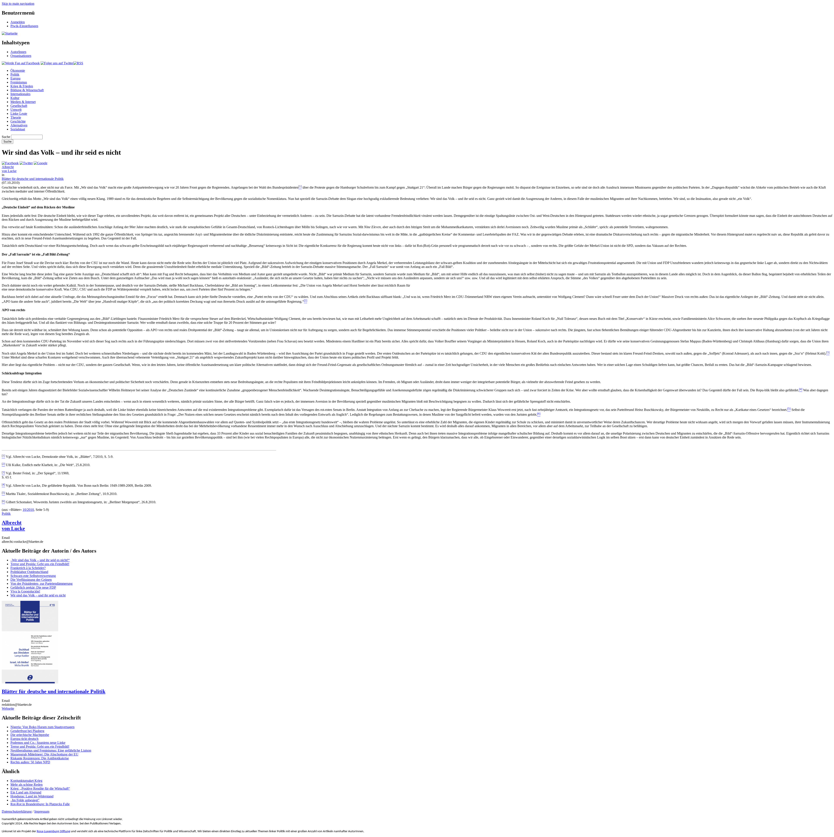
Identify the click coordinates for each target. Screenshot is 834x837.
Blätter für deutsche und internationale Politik (33, 179)
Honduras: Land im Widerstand (31, 796)
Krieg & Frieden (21, 86)
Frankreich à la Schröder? (28, 568)
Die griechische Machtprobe (29, 735)
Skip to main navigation (18, 3)
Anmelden (17, 22)
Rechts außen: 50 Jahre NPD (30, 762)
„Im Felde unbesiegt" (25, 800)
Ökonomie (17, 70)
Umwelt (16, 109)
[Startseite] (10, 33)
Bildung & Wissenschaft (27, 90)
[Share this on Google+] (40, 163)
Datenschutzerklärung (17, 811)
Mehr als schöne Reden (26, 784)
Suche (6, 137)
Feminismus (18, 82)
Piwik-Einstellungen (24, 26)
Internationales (20, 94)
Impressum (41, 811)
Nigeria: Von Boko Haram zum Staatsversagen (42, 727)
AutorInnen (18, 52)
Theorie (15, 117)
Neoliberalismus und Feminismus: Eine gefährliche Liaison (50, 750)
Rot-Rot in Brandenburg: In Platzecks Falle (40, 804)
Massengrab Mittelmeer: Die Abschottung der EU (44, 754)
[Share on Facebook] (10, 163)
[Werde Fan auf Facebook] (21, 63)
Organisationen (20, 56)
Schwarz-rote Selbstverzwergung (33, 576)
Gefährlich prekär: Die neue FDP (33, 587)
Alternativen (18, 125)
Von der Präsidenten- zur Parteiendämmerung (41, 583)
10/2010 (28, 510)
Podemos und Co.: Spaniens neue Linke (37, 742)
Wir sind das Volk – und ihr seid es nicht (38, 595)
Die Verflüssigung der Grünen (31, 579)
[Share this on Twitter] (26, 163)
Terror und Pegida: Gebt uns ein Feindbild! (39, 564)
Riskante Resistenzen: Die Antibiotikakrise (39, 758)
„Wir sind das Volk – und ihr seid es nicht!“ (40, 560)
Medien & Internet (23, 102)
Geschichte (18, 121)
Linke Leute (18, 113)
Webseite (8, 708)
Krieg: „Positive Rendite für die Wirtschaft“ (40, 788)
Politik (14, 74)
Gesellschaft (18, 106)
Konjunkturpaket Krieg (26, 780)
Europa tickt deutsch (24, 739)
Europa (15, 78)
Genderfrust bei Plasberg (27, 731)
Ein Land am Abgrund (25, 792)
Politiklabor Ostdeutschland (29, 572)
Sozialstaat (17, 129)
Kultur (14, 98)
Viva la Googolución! (25, 591)
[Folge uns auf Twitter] (57, 63)
